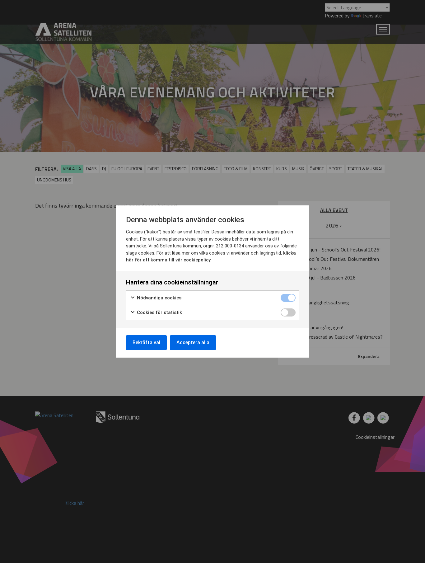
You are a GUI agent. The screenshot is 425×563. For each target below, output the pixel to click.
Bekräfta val (146, 342)
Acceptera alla (192, 342)
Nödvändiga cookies (158, 298)
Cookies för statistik (159, 312)
